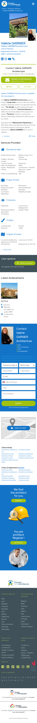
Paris (3, 599)
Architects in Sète (24, 480)
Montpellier (5, 629)
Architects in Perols (7, 456)
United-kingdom (27, 626)
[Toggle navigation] (33, 4)
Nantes (3, 614)
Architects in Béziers (25, 470)
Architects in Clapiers (25, 456)
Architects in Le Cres (7, 453)
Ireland (23, 611)
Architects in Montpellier (8, 480)
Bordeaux (4, 609)
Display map (20, 428)
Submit (18, 403)
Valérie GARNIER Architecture (13, 11)
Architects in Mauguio (8, 478)
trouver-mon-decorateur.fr (24, 711)
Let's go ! (18, 543)
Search (18, 500)
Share (33, 136)
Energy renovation (7, 655)
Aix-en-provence (7, 624)
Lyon (3, 601)
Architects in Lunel (24, 476)
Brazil (23, 604)
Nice (3, 611)
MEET (10, 87)
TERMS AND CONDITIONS (26, 656)
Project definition (7, 658)
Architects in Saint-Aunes (26, 458)
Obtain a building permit (7, 651)
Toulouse (4, 606)
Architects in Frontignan (26, 472)
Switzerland (25, 624)
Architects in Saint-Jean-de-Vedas (9, 461)
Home (4, 8)
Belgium (24, 601)
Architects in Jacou (7, 458)
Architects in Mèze (24, 478)
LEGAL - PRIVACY (27, 653)
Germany (24, 606)
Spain (23, 621)
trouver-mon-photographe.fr (23, 698)
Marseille (4, 604)
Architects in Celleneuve (26, 453)
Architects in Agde (6, 470)
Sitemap (24, 650)
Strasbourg (5, 617)
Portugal (24, 619)
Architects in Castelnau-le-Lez (9, 450)
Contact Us (25, 645)
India (22, 609)
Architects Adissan (14, 8)
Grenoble (4, 627)
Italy (22, 614)
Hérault (21, 468)
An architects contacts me (6, 646)
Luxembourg (25, 616)
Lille (2, 622)
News (23, 648)
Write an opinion (26, 263)
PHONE (28, 87)
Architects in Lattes (24, 449)
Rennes (4, 619)
